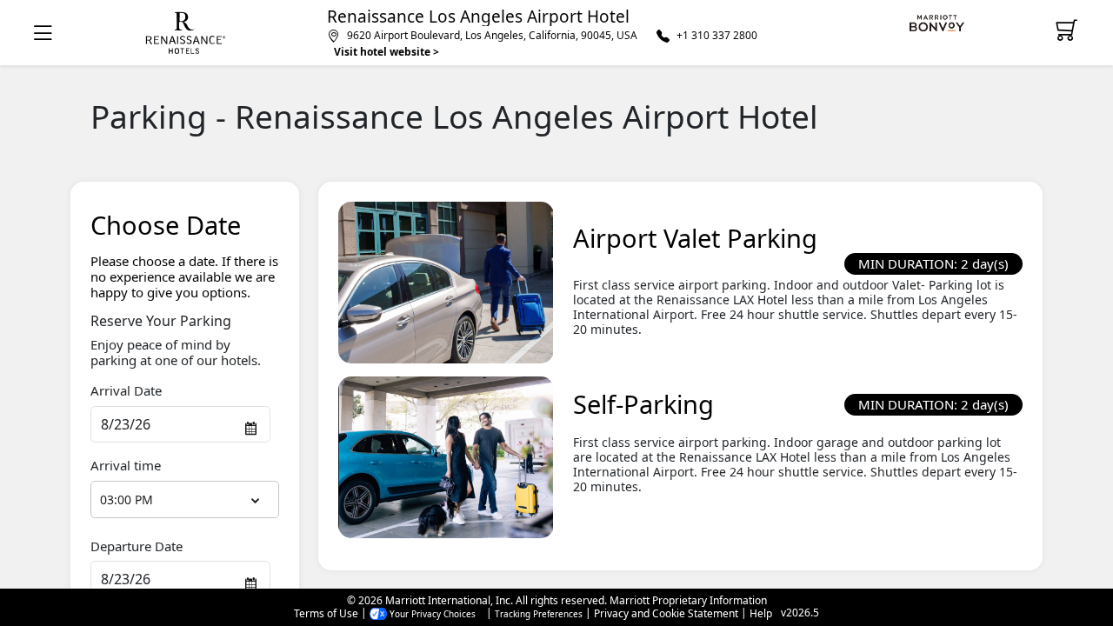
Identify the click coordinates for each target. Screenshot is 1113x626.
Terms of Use (326, 614)
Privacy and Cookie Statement (666, 614)
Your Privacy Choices (431, 614)
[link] (940, 23)
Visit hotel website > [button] (386, 51)
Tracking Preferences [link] (539, 614)
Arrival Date (126, 390)
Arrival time (125, 465)
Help (761, 614)
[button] (46, 32)
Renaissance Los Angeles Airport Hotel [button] (478, 17)
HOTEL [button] (186, 33)
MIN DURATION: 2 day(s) (933, 263)
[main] (556, 327)
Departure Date (136, 546)
